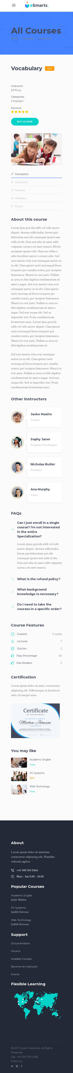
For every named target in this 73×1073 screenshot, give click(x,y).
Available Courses (21, 958)
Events (15, 974)
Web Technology (40, 786)
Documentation (20, 943)
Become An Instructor (24, 966)
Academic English (40, 759)
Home (14, 38)
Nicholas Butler (43, 464)
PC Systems (37, 773)
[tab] (36, 174)
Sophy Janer (40, 439)
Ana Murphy (40, 489)
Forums (15, 951)
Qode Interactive (29, 1048)
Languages (28, 38)
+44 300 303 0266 (27, 1056)
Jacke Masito (41, 414)
